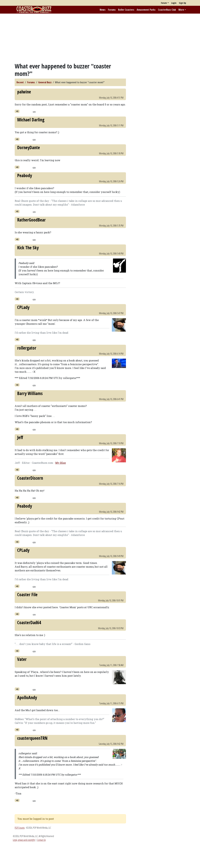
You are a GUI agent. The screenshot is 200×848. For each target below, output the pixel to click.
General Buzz (45, 82)
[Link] (34, 111)
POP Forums (20, 827)
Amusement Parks (146, 9)
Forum (164, 2)
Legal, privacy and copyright (24, 840)
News (102, 9)
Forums (112, 9)
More (181, 9)
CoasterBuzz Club (167, 9)
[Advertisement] (100, 38)
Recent (20, 82)
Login (173, 2)
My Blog (60, 462)
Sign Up (182, 2)
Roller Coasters (126, 9)
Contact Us (41, 840)
